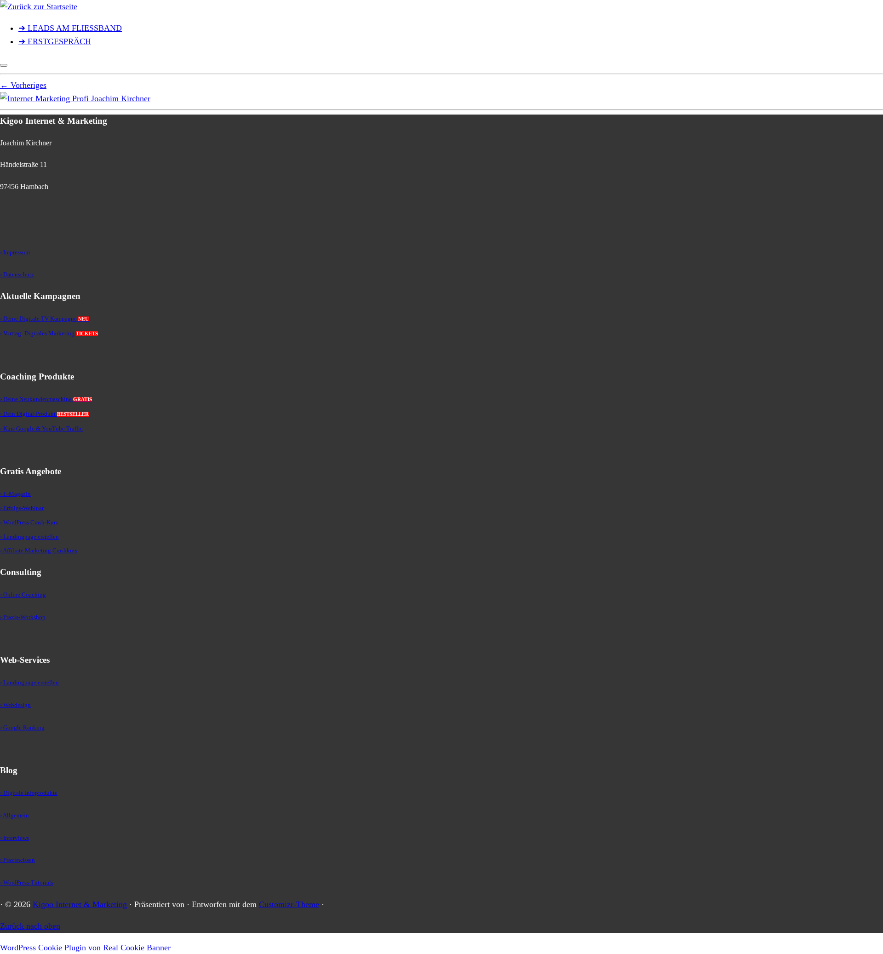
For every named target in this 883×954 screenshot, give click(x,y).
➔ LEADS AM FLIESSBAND (70, 28)
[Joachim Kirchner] (75, 98)
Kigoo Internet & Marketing (80, 904)
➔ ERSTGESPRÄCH (54, 41)
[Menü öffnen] (3, 65)
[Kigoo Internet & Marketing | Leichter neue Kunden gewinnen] (38, 6)
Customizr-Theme (289, 904)
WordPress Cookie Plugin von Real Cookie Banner (85, 947)
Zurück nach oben (30, 926)
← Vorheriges (23, 85)
